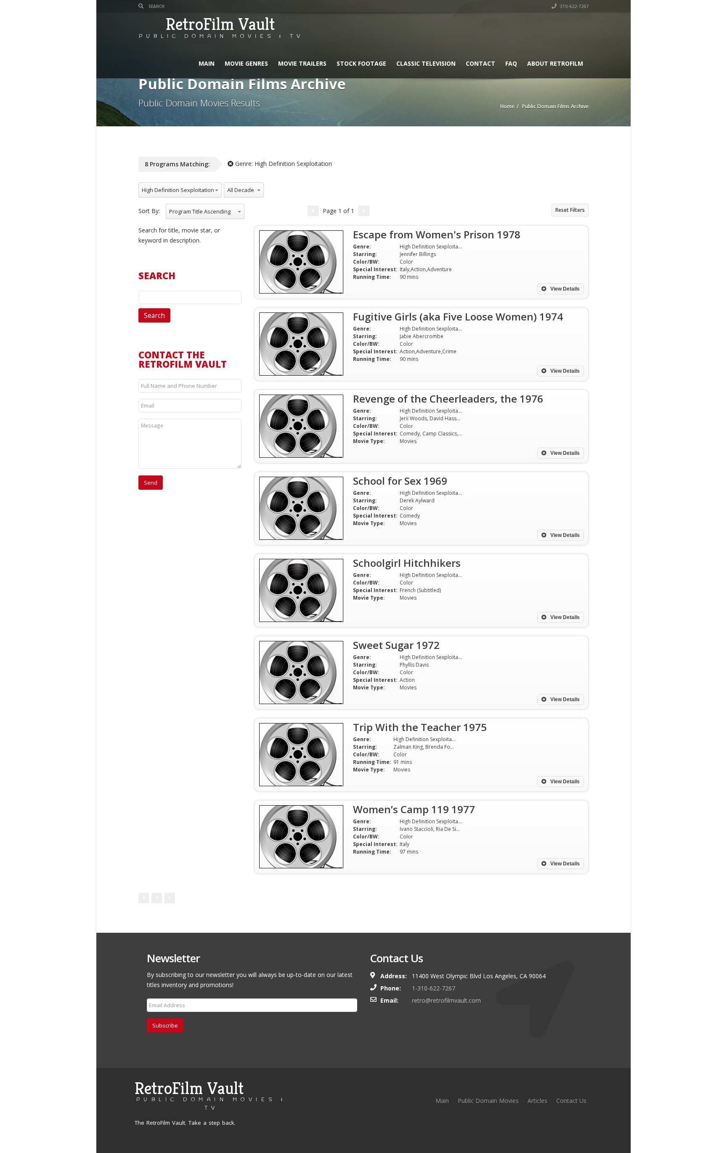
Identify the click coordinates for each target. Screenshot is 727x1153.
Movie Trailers (302, 63)
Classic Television (426, 63)
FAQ (511, 63)
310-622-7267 (574, 6)
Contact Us (571, 1101)
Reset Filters (570, 210)
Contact (480, 63)
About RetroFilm (555, 63)
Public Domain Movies (488, 1101)
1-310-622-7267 (433, 988)
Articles (537, 1101)
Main (207, 63)
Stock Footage (361, 63)
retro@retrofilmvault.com (446, 1000)
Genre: (282, 164)
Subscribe (165, 1025)
